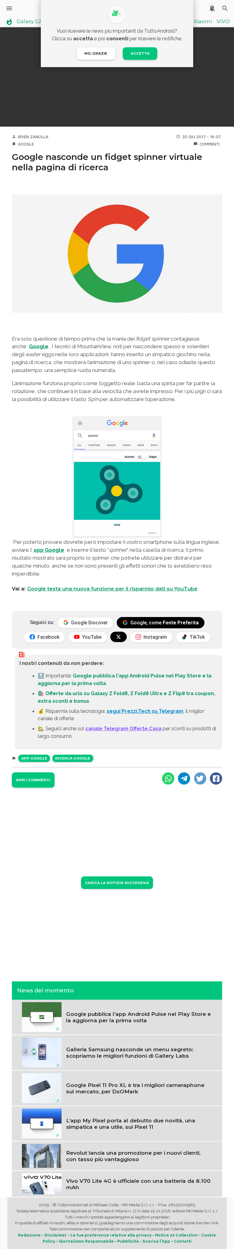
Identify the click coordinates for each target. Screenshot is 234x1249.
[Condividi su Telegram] (184, 778)
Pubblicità (128, 1241)
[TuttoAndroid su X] (118, 637)
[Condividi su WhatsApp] (168, 778)
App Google (34, 758)
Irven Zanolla (33, 136)
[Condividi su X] (200, 778)
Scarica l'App (156, 1241)
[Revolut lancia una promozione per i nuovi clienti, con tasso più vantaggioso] (42, 1156)
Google (26, 144)
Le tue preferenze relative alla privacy (110, 1235)
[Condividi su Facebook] (216, 778)
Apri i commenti (33, 780)
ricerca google (72, 758)
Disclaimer (55, 1235)
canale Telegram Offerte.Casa (123, 728)
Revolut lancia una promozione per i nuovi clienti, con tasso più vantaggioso (133, 1156)
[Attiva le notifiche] (212, 8)
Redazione (29, 1235)
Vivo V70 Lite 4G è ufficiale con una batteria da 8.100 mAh (138, 1184)
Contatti (183, 1241)
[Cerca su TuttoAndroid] (225, 8)
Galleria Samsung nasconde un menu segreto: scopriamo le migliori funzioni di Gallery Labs (129, 1052)
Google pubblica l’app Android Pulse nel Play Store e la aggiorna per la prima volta (138, 1017)
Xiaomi (203, 22)
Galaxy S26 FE (34, 22)
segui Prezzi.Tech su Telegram (145, 711)
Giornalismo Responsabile (86, 1241)
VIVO (223, 22)
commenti (210, 144)
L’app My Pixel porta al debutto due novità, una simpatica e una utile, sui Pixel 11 (130, 1123)
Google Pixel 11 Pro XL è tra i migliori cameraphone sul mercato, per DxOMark (135, 1088)
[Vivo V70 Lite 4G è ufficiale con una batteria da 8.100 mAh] (42, 1183)
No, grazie (95, 53)
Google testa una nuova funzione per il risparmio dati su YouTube (112, 589)
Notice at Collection (176, 1235)
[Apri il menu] (9, 8)
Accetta (140, 53)
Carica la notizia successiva (117, 883)
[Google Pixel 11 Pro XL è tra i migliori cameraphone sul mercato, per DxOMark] (42, 1088)
